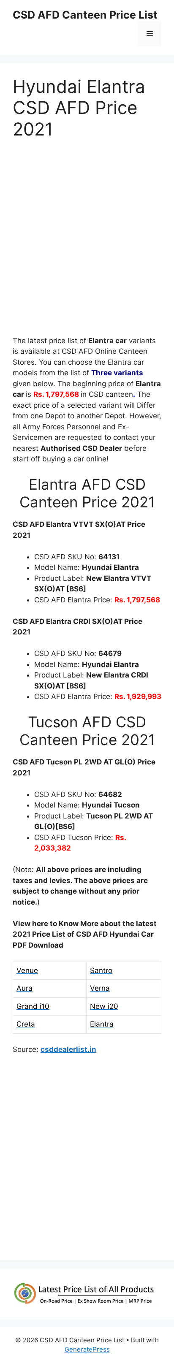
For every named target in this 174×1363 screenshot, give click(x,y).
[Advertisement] (87, 241)
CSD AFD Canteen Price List (85, 14)
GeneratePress (87, 1349)
